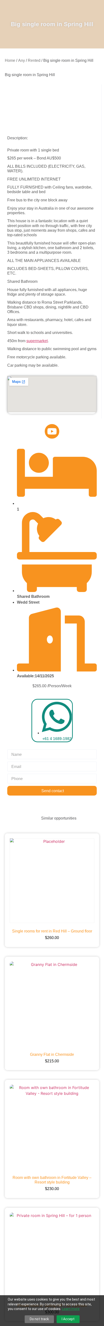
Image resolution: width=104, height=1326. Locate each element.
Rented (34, 60)
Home (10, 60)
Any (21, 60)
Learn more (71, 1309)
